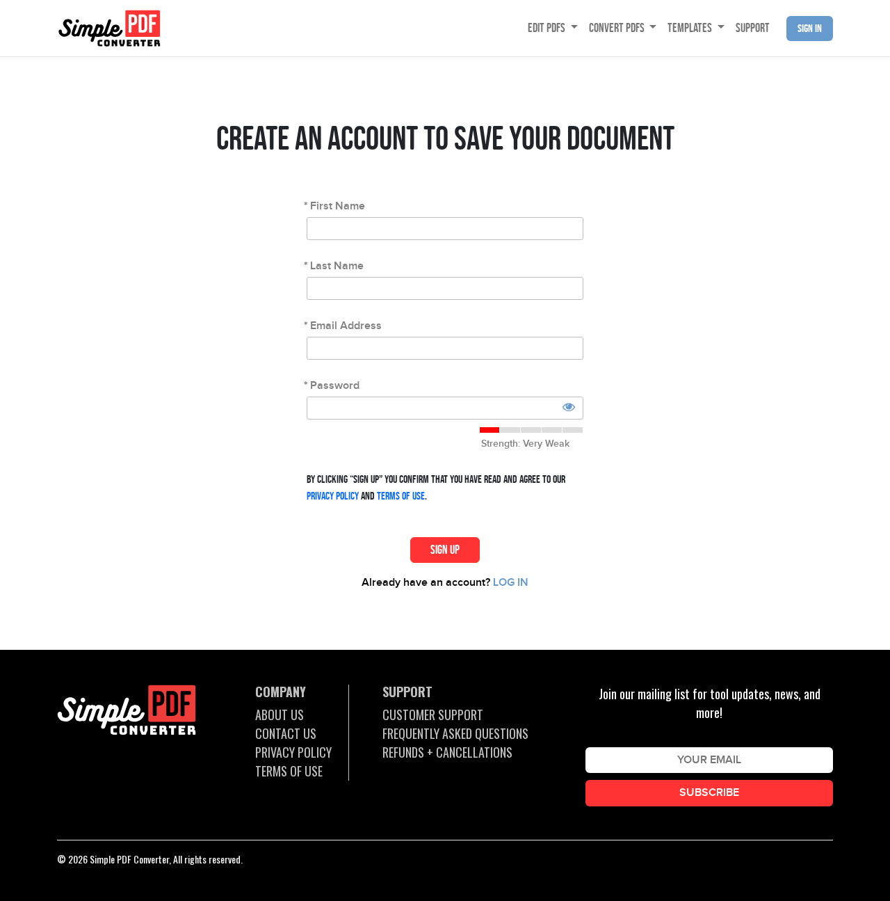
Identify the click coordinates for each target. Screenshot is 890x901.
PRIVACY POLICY (293, 752)
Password (334, 385)
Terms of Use (401, 495)
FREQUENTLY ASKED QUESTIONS (455, 733)
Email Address (346, 326)
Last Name (337, 266)
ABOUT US (279, 714)
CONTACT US (285, 733)
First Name (337, 206)
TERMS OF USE (289, 771)
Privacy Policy (333, 495)
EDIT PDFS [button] (547, 28)
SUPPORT (753, 28)
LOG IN (510, 582)
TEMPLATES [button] (691, 28)
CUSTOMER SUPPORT (432, 714)
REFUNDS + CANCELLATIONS (447, 752)
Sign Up (445, 550)
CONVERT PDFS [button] (618, 28)
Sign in (810, 28)
